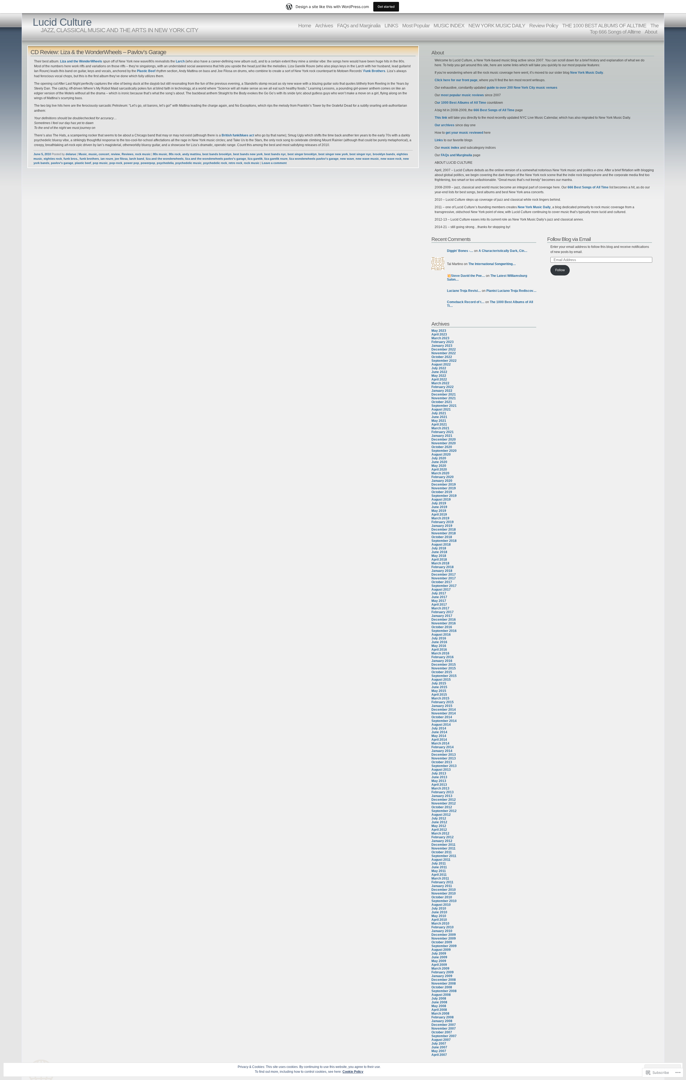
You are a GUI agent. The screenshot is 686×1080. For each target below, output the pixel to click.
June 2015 (439, 687)
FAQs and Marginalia (359, 25)
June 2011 (439, 867)
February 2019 (442, 522)
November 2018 (443, 533)
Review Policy (543, 25)
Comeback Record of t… (465, 302)
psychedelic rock (215, 163)
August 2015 (441, 679)
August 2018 (441, 544)
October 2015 (441, 672)
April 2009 (439, 965)
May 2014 (438, 736)
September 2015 (444, 676)
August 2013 (441, 770)
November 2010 (443, 893)
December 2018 (443, 529)
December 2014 (443, 710)
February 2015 (442, 702)
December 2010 (443, 890)
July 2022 (438, 368)
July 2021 (438, 413)
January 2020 (441, 481)
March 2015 (440, 698)
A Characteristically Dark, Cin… (503, 251)
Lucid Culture (62, 22)
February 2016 (442, 657)
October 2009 (441, 942)
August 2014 (441, 725)
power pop (131, 163)
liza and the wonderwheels (165, 158)
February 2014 (442, 747)
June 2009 (439, 957)
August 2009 (441, 950)
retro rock (235, 163)
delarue (71, 154)
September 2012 (444, 811)
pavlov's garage (62, 163)
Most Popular (416, 25)
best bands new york (248, 154)
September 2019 (444, 496)
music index (450, 148)
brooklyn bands (384, 154)
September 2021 (444, 406)
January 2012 (441, 841)
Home (304, 25)
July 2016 (438, 638)
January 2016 (441, 661)
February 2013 (442, 792)
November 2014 (443, 713)
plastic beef (83, 163)
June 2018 (439, 552)
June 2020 (439, 462)
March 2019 (440, 518)
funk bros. (71, 158)
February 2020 (442, 477)
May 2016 (438, 646)
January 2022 (441, 391)
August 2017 (441, 589)
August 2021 (441, 409)
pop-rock (115, 163)
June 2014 (439, 732)
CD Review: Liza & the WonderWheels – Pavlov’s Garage (98, 52)
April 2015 (439, 695)
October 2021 (441, 402)
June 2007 (439, 1047)
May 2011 (438, 871)
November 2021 (443, 398)
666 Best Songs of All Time (494, 110)
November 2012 (443, 803)
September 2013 (444, 766)
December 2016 (443, 619)
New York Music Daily (586, 73)
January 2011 (441, 886)
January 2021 (441, 436)
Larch (180, 61)
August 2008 (441, 995)
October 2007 (441, 1032)
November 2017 (443, 578)
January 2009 (441, 976)
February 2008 (442, 1017)
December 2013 (443, 755)
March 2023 (440, 338)
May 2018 (438, 556)
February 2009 (442, 972)
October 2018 (441, 537)
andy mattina (191, 154)
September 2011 (443, 856)
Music (83, 154)
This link (441, 118)
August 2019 (441, 499)
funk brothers (89, 158)
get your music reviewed (464, 133)
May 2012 (438, 826)
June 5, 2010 (42, 154)
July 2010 (438, 908)
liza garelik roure (276, 158)
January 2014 (441, 751)
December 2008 (443, 980)
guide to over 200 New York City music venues (522, 88)
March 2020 (440, 473)
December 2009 (443, 935)
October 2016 (441, 627)
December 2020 (443, 439)
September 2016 (444, 631)
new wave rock (391, 158)
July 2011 (438, 863)
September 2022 (444, 361)
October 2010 (441, 897)
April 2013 (439, 785)
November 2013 (443, 758)
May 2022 (438, 376)
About (651, 32)
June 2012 (439, 822)
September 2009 (444, 946)
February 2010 (442, 927)
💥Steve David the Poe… (466, 276)
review (115, 154)
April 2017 (439, 604)
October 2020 (441, 447)
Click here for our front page (456, 80)
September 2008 (444, 991)
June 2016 (439, 642)
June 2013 (439, 777)
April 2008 (439, 1010)
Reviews (127, 154)
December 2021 (443, 394)
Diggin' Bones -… (460, 251)
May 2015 (438, 691)
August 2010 (441, 905)
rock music (143, 154)
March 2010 (440, 923)
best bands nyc (275, 154)
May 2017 (438, 601)
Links (439, 140)
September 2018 (444, 541)
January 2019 (441, 526)
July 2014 (438, 728)
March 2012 (440, 833)
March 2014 (440, 743)
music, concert (98, 154)
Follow (560, 270)
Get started (386, 7)
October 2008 (441, 987)
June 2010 (439, 912)
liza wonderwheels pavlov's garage (313, 158)
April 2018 (439, 559)
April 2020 (439, 469)
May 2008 (438, 1006)
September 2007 (444, 1036)
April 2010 (439, 920)
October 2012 (441, 807)
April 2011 (439, 875)
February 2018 (442, 567)
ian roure (106, 158)
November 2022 (443, 353)
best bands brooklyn (217, 154)
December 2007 (443, 1025)
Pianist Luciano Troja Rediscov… (511, 291)
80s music (160, 154)
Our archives (444, 125)
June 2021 (439, 417)
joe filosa (121, 158)
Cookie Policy (352, 1072)
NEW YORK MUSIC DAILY (496, 25)
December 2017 (443, 574)
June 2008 (439, 1002)
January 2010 (441, 931)
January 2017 (441, 616)
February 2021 (442, 432)
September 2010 (444, 901)
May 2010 (438, 916)
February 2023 (442, 342)
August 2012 (441, 815)
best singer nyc (360, 154)
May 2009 (438, 961)
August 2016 (441, 634)
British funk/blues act (238, 135)
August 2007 (441, 1040)
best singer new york (333, 154)
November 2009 (443, 938)
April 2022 (439, 379)
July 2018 (438, 548)
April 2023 (439, 334)
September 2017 (444, 586)
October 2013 (441, 762)
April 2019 (439, 514)
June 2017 (439, 597)
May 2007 (438, 1051)
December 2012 (443, 800)
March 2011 (440, 878)
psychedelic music (188, 163)
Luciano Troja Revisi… (464, 291)
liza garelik (255, 158)
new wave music (367, 158)
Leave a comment (274, 163)
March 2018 (440, 563)
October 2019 (441, 492)
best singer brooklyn (302, 154)
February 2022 (442, 387)
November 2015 (443, 668)
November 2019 (443, 488)
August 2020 (441, 454)
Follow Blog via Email (569, 239)
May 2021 (438, 421)
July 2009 (438, 953)
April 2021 (439, 424)
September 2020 (444, 451)
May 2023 (438, 331)
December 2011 (443, 845)
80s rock (175, 154)
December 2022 (443, 349)
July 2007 (438, 1043)
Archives (324, 25)
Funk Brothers (374, 71)
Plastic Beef (146, 71)
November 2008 (443, 983)
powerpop (148, 163)
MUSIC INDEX (449, 25)
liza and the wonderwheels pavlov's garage (215, 158)
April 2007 (439, 1055)
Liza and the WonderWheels (81, 61)
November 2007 (443, 1028)
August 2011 (440, 860)
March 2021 (440, 428)
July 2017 (438, 593)
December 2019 (443, 484)
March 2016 (440, 653)
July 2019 (438, 503)
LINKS (391, 25)
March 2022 (440, 383)
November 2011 (443, 848)
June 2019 (439, 507)
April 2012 (439, 830)
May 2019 (438, 511)
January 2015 (441, 706)
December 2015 (443, 664)
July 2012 (438, 818)
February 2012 (442, 837)
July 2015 (438, 683)
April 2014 (439, 740)
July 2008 (438, 998)
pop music (100, 163)
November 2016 (443, 623)
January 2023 (441, 346)
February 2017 (442, 612)
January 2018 (441, 571)
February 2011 (442, 882)
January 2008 (441, 1021)
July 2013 (438, 773)
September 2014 (444, 721)
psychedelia (165, 163)
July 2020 (438, 458)
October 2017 (441, 582)
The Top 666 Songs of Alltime (624, 29)
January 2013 (441, 796)
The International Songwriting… (492, 264)
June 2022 (439, 372)
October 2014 (441, 717)
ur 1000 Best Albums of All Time (461, 103)
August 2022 (441, 364)
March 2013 (440, 788)
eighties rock (53, 158)
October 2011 (441, 852)
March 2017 (440, 608)
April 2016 (439, 649)
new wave (347, 158)
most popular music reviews (463, 95)
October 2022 (441, 357)
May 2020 (438, 466)
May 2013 (438, 781)
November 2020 (443, 443)
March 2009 (440, 968)
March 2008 (440, 1013)
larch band (136, 158)
